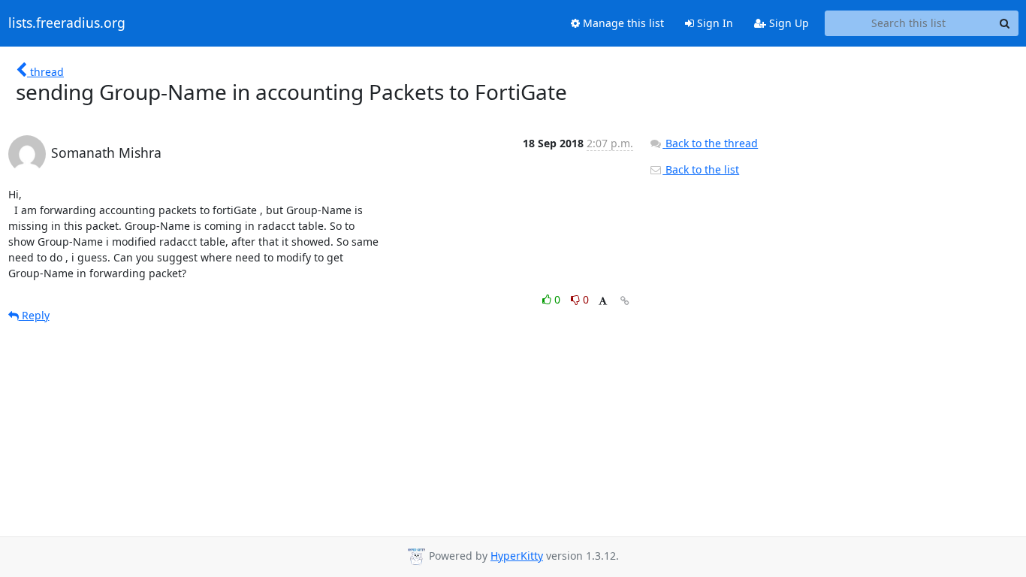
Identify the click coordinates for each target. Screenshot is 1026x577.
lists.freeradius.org (66, 23)
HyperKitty (516, 555)
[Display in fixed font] (603, 302)
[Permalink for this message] (625, 301)
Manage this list (622, 23)
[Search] (1004, 23)
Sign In (713, 23)
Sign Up (787, 23)
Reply (34, 315)
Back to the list (700, 169)
